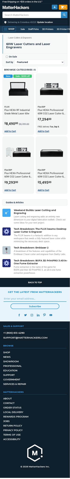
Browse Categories (18, 69)
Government (11, 379)
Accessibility (11, 439)
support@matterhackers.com (25, 337)
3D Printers (47, 29)
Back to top (35, 282)
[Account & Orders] (55, 7)
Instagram (32, 315)
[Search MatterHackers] (64, 15)
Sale (23, 29)
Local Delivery (13, 412)
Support (9, 375)
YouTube (51, 315)
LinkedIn (38, 315)
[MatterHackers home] (15, 8)
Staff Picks (33, 29)
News (7, 356)
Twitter (25, 315)
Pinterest (44, 315)
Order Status (12, 407)
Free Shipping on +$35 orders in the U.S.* (22, 1)
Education (10, 370)
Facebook (19, 315)
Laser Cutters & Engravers (20, 38)
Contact (8, 403)
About (7, 398)
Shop (6, 352)
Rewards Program (15, 416)
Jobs (6, 421)
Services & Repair (14, 384)
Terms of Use (12, 434)
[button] (34, 22)
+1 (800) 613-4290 (14, 332)
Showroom (11, 361)
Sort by (9, 62)
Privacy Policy (13, 430)
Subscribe (35, 306)
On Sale (13, 56)
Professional (12, 366)
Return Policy (12, 425)
